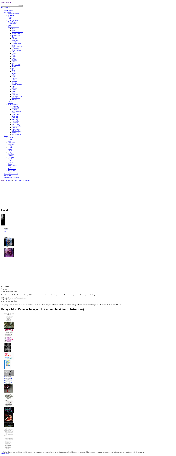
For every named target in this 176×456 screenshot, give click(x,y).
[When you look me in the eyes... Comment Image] (9, 436)
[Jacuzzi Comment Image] (9, 328)
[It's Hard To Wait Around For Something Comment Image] (9, 375)
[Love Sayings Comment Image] (9, 321)
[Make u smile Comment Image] (9, 439)
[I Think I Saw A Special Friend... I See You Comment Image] (7, 369)
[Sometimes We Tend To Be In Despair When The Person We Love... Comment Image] (9, 341)
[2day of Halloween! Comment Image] (9, 245)
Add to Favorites (5, 7)
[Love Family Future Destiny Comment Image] (9, 383)
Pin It (6, 231)
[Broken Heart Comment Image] (8, 393)
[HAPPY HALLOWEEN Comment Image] (9, 256)
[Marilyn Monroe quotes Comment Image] (8, 422)
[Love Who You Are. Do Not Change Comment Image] (9, 359)
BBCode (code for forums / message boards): (14, 298)
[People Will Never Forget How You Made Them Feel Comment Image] (9, 427)
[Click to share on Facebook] (3, 219)
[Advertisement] (56, 194)
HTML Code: (5, 286)
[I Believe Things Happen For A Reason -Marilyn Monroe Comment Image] (7, 351)
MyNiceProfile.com (6, 2)
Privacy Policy (5, 453)
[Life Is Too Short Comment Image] (8, 449)
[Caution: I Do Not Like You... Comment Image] (9, 336)
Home (2, 180)
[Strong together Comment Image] (9, 412)
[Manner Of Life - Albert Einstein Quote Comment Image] (9, 398)
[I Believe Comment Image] (9, 406)
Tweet (6, 230)
